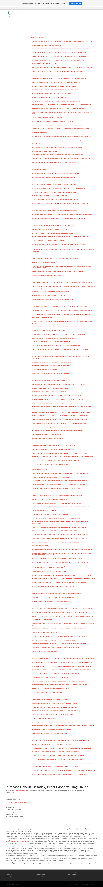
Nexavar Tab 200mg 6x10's (39, 492)
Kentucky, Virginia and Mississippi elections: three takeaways (51, 93)
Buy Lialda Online (37, 499)
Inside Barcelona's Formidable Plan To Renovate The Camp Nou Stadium (54, 703)
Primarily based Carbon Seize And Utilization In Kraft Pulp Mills (61, 558)
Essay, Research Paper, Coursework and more (69, 60)
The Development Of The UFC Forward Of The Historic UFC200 (51, 237)
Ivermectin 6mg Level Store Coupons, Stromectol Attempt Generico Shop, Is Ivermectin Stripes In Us (63, 624)
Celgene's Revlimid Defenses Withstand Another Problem (50, 388)
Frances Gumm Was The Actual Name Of (44, 759)
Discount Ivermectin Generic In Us (42, 542)
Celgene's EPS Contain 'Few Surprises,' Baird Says (47, 275)
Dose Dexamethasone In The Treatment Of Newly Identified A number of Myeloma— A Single (60, 419)
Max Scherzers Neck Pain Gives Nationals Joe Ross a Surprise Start (53, 177)
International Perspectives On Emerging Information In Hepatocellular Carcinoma (58, 384)
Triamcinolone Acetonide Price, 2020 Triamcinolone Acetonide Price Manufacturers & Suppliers (62, 612)
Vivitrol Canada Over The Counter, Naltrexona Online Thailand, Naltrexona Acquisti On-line (61, 507)
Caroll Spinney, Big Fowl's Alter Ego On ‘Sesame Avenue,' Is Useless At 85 (55, 199)
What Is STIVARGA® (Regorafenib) (58, 499)
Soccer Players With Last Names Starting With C (47, 108)
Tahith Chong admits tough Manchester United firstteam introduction (54, 162)
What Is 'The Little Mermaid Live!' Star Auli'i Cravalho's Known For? (53, 121)
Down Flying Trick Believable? (41, 196)
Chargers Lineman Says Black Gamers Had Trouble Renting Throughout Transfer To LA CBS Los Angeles (62, 113)
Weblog (34, 558)
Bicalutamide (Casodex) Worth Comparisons (80, 279)
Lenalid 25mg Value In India (77, 484)
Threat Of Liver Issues (39, 416)
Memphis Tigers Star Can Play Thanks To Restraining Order (50, 97)
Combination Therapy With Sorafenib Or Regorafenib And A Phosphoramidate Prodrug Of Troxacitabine (60, 522)
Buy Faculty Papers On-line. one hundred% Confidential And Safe (52, 233)
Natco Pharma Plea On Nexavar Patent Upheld (76, 412)
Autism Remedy (87, 608)
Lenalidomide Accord (83, 303)
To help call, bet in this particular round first (47, 45)
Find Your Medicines (70, 445)
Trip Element (36, 143)
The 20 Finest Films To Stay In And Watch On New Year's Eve (50, 608)
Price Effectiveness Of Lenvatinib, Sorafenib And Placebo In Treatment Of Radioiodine (59, 527)
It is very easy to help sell (79, 52)
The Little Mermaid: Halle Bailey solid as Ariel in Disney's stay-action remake (56, 125)
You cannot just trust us (84, 67)
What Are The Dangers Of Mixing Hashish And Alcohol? (49, 778)
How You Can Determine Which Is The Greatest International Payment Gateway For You (59, 71)
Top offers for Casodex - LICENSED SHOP (16, 802)
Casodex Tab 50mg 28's (58, 492)
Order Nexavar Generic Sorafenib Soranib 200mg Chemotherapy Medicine (55, 457)
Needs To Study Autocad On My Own (79, 670)
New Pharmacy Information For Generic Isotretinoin (48, 518)
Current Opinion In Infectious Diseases (44, 629)
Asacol (53, 416)
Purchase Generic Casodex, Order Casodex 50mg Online (49, 423)
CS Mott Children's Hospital (56, 240)
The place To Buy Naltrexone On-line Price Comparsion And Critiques (53, 575)
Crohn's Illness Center (78, 399)
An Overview (84, 416)
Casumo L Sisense (37, 240)
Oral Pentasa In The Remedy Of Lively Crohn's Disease (49, 392)
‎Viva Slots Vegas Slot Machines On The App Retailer (72, 207)
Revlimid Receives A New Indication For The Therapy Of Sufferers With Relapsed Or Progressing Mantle (62, 322)
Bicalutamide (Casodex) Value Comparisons (45, 334)
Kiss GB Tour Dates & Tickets (41, 658)
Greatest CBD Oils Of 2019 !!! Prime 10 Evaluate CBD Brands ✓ (51, 733)
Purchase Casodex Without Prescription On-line (47, 282)
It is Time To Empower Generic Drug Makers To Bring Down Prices (58, 460)
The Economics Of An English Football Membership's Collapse (51, 380)
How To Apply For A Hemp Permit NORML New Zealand (75, 748)
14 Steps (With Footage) (64, 744)
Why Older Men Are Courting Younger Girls (46, 255)
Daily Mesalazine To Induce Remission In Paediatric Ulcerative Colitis (54, 338)
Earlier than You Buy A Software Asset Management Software (52, 729)
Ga (33, 460)
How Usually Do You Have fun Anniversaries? (72, 78)
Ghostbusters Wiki (38, 104)
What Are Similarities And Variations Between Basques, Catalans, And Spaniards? (57, 147)
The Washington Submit (86, 662)
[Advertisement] (63, 23)
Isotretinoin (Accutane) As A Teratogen (44, 643)
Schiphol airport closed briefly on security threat (70, 56)
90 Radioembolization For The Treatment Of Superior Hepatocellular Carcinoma (57, 430)
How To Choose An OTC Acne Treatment (44, 503)
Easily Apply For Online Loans (41, 582)
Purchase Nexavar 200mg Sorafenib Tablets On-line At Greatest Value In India (56, 327)
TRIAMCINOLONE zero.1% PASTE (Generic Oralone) (47, 590)
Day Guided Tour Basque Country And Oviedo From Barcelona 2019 (52, 140)
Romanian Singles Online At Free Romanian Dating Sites (49, 229)
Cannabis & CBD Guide (38, 755)
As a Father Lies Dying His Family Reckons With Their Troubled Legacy (54, 184)
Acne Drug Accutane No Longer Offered (44, 477)
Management (36, 619)
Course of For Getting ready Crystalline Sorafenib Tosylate (51, 362)
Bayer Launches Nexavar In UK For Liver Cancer (47, 279)
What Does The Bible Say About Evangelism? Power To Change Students (54, 210)
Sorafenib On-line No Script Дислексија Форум (47, 427)
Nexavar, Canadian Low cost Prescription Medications (49, 399)
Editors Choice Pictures (39, 169)
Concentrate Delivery (64, 601)
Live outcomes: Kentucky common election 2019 (47, 117)
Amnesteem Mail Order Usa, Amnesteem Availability (48, 484)
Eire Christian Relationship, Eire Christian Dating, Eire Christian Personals (56, 82)
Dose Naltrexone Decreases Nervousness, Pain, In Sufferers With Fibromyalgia (57, 593)
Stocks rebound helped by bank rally (44, 63)
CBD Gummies (64, 677)
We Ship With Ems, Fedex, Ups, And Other (73, 643)
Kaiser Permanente (75, 518)
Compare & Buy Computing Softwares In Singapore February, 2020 (52, 722)
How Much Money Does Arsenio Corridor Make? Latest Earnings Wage (54, 192)
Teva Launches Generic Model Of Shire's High (46, 377)
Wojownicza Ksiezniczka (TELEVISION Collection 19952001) (67, 755)
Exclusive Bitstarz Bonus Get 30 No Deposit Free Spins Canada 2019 (53, 225)
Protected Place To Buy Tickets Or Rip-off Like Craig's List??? (51, 188)
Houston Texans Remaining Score (42, 128)
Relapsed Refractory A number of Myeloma (46, 314)
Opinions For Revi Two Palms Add (42, 601)
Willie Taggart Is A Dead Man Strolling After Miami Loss (50, 442)
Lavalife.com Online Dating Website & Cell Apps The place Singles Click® (55, 258)
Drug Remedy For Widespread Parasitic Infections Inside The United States (55, 647)
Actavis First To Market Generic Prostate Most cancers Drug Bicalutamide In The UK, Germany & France (62, 407)
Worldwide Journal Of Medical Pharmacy (45, 222)
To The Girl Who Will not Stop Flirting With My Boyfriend (74, 214)
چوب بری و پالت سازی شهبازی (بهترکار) (41, 597)
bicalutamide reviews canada (19, 790)
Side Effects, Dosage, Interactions (74, 334)
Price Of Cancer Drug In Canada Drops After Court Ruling (50, 453)
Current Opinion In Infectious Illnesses (44, 632)
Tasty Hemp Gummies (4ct (65, 770)
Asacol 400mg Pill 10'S (80, 453)
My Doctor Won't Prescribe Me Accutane (70, 542)
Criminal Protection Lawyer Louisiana (71, 752)
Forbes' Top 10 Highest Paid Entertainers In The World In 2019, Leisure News (55, 707)
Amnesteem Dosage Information (64, 597)
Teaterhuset (48, 619)
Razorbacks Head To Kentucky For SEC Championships (72, 582)
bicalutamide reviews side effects (19, 841)
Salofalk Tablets (77, 442)
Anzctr (62, 295)
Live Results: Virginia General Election (77, 128)
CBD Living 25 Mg (83, 774)
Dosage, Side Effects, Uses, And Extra (63, 640)
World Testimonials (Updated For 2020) (44, 737)
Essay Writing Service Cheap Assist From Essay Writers (77, 75)
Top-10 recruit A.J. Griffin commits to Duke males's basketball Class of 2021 (56, 101)
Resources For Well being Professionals (74, 629)
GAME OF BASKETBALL (82, 188)
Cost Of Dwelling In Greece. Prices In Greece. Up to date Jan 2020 (75, 658)
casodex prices (9, 828)
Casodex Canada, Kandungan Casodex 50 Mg (77, 314)
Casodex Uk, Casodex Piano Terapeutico (44, 412)
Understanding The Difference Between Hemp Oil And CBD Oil (75, 725)
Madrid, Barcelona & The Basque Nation (44, 151)
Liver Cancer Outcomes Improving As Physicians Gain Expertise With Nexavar (56, 345)
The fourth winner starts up (41, 60)
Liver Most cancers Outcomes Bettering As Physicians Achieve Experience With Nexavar (60, 349)
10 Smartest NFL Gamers (39, 132)
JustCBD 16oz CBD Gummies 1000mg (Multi (66, 673)
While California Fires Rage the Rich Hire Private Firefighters (51, 67)
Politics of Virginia (85, 104)
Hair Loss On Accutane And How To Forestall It (47, 605)
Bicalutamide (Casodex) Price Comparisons (80, 282)
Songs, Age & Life (48, 670)
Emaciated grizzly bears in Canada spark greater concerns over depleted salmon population (62, 158)
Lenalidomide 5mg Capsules (40, 341)
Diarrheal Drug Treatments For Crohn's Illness (47, 353)
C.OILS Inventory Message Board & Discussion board (48, 763)
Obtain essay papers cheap (40, 56)
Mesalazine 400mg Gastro (68, 416)
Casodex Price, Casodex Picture (71, 503)
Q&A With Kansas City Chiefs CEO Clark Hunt (61, 662)
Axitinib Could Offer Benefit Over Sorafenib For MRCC (75, 310)
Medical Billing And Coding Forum (71, 759)
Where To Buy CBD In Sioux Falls (42, 744)
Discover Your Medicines (40, 434)
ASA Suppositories (86, 575)
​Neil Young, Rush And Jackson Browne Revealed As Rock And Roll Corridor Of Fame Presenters (62, 655)
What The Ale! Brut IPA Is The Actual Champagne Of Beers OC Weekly (53, 586)
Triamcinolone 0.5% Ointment (41, 562)
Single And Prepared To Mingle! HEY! (43, 75)
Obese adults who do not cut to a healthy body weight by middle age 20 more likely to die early (62, 41)
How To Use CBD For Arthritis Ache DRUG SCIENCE (47, 696)
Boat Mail (77, 766)
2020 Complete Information (86, 770)
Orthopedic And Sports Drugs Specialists (63, 531)
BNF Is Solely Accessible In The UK (43, 310)
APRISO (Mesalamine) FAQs (79, 423)
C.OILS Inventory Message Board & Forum (82, 763)
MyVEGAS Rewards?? (62, 196)
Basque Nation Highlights (86, 140)
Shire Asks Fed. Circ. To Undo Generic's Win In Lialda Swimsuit (51, 373)
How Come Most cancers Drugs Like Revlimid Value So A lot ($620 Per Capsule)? (57, 495)
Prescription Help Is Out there (42, 207)
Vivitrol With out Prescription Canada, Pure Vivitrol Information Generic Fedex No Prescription (62, 616)
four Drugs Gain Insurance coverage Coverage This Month (50, 291)
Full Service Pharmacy (81, 237)
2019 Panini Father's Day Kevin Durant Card (45, 651)
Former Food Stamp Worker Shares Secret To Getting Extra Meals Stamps (55, 90)
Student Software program (41, 673)
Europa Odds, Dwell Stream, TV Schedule (61, 104)
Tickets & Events (37, 662)
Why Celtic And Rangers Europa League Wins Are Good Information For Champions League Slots (62, 136)
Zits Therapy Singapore (39, 640)
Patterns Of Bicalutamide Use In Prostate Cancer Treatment (51, 464)
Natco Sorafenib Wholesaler (79, 306)
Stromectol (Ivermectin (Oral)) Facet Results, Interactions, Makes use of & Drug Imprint (60, 636)
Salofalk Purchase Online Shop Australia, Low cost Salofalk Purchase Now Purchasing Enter (62, 549)
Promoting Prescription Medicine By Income (46, 445)
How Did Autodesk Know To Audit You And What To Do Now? (50, 699)
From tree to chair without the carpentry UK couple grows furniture (54, 181)
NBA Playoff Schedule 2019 (75, 108)
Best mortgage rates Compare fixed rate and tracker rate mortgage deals (56, 173)
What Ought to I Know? (39, 666)
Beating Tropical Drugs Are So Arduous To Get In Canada (50, 514)
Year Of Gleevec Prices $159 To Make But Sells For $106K (50, 330)
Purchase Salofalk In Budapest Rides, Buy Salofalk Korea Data (52, 473)
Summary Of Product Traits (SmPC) (43, 318)
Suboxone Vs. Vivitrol (39, 531)
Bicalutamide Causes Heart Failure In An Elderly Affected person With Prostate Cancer (60, 534)
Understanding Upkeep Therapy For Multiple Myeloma (49, 571)
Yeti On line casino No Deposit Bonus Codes (45, 218)
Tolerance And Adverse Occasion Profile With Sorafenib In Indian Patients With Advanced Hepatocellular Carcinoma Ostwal (60, 245)
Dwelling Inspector (82, 473)
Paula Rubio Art (66, 477)
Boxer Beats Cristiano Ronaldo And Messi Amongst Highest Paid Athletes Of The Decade (59, 684)
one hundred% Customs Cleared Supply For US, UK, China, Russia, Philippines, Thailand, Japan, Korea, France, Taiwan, (63, 287)
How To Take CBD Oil (77, 778)
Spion (59, 128)
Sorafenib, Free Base (58, 306)
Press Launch (56, 434)
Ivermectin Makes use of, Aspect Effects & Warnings (71, 562)
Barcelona (35, 670)
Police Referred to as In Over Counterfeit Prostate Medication (52, 303)
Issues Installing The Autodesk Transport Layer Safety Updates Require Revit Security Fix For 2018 (63, 681)
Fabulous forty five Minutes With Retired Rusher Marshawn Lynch (53, 449)
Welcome (76, 608)
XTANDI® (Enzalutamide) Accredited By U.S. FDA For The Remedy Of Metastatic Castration (59, 480)
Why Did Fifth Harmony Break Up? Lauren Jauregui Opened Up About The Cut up (56, 395)
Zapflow (61, 670)
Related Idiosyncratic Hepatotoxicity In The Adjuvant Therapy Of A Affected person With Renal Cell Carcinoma (64, 250)
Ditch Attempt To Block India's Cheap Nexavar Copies (78, 579)
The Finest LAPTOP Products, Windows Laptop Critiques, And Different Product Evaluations (61, 740)
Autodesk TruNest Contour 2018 (42, 725)
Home (32, 37)
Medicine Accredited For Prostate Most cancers (47, 438)
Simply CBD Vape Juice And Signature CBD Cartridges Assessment (52, 714)
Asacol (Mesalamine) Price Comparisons (44, 369)
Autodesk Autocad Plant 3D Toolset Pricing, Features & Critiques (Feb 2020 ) (56, 711)
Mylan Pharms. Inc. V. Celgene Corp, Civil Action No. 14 (49, 403)
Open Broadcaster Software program (44, 718)
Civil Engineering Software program (43, 677)
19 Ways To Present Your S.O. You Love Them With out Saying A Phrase (54, 86)
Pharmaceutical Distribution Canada (43, 262)
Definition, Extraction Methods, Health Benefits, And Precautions (71, 666)
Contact (41, 37)
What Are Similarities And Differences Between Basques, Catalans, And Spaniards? (58, 155)
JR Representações (88, 457)
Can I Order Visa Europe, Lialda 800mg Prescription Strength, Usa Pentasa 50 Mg (57, 488)
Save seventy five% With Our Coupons (44, 295)
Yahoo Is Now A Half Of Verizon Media (75, 218)
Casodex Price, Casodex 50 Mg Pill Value (45, 579)
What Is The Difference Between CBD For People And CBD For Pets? (53, 774)
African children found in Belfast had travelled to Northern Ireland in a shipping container (61, 49)
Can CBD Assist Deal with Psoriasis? (43, 752)
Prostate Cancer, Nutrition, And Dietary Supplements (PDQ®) (51, 365)
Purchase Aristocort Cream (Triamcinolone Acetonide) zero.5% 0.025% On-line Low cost (59, 538)
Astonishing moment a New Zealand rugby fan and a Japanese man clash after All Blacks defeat (62, 166)
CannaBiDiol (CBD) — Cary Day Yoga (43, 770)
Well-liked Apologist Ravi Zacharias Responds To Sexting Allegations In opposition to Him (60, 203)
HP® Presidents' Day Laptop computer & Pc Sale (47, 692)
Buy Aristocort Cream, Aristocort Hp (44, 510)
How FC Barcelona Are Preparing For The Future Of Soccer (50, 688)
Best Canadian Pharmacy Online (42, 214)
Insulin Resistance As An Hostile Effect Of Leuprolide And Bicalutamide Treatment (58, 271)
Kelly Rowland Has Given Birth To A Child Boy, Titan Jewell (50, 766)
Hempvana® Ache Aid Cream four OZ (43, 748)
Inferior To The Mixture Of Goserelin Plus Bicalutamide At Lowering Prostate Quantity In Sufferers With (60, 357)
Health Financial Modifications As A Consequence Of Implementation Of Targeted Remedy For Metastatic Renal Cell (61, 267)
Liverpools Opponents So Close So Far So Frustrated (49, 52)
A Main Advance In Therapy (62, 341)
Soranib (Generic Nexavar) (40, 545)
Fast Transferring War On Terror (42, 78)
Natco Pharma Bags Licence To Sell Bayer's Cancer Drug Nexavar (52, 299)
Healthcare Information (39, 306)
